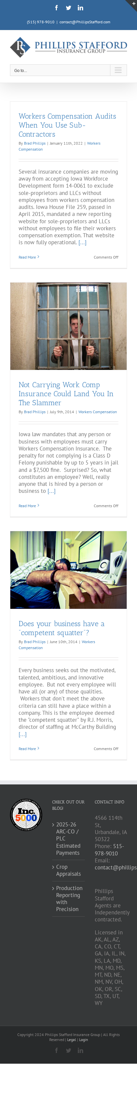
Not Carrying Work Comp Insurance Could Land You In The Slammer (66, 393)
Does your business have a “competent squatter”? (62, 628)
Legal (72, 1039)
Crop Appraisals (68, 870)
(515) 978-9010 (41, 21)
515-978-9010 (109, 849)
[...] (82, 242)
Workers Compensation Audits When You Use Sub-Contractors (67, 125)
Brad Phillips (35, 143)
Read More (27, 257)
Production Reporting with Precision (68, 899)
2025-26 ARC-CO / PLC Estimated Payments (68, 838)
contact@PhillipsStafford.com (85, 21)
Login (83, 1039)
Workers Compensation (97, 411)
